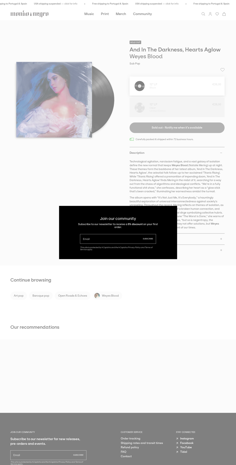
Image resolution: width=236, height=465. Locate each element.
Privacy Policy (134, 247)
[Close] (172, 211)
